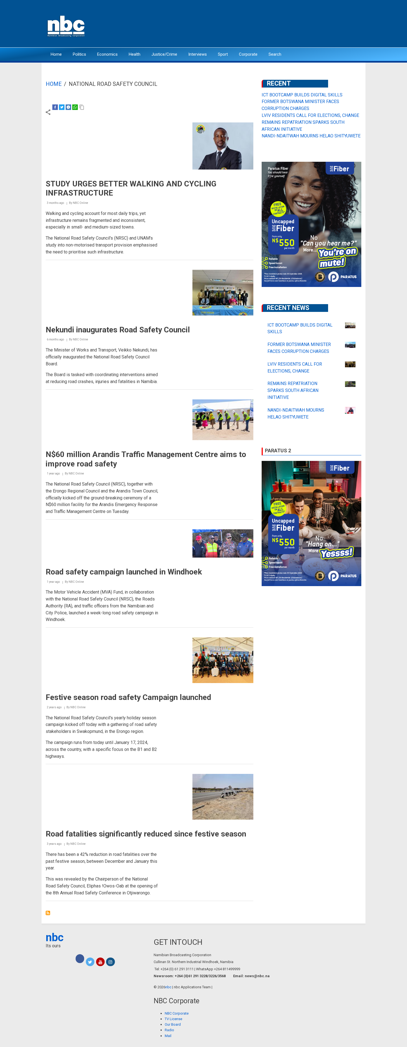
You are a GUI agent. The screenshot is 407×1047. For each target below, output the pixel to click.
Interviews (197, 54)
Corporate (248, 54)
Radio (169, 1030)
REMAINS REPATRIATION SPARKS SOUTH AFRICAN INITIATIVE (292, 390)
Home (56, 54)
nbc (55, 937)
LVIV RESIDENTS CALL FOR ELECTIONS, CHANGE (310, 115)
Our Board (173, 1024)
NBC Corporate (177, 1013)
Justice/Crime (164, 54)
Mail (168, 1036)
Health (134, 54)
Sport (223, 54)
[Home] (66, 25)
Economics (107, 54)
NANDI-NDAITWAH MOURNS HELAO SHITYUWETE (311, 135)
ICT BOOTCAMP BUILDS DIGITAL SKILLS (302, 94)
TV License (173, 1019)
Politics (79, 54)
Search (275, 54)
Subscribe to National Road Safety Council (48, 913)
